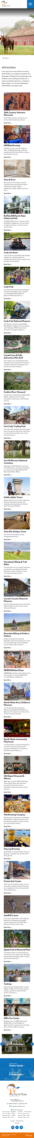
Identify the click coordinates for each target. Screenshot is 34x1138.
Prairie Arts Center (12, 881)
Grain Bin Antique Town (15, 531)
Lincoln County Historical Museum (16, 600)
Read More (7, 123)
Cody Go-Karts (11, 252)
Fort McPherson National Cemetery (15, 461)
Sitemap (17, 1123)
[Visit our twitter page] (21, 1127)
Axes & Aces (9, 179)
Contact (12, 1121)
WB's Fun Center (11, 1018)
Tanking (7, 984)
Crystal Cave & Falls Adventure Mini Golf (13, 356)
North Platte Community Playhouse (15, 740)
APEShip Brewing (12, 145)
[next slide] (32, 1044)
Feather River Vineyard (14, 392)
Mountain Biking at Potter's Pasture (16, 634)
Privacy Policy (20, 1121)
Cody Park (9, 286)
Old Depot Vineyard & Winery (14, 777)
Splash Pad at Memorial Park (17, 949)
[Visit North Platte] (5, 4)
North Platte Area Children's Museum (17, 703)
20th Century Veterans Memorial (14, 113)
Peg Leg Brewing (12, 848)
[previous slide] (2, 1044)
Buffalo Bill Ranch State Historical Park (15, 217)
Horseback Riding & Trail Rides (15, 563)
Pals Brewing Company (14, 814)
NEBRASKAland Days (14, 670)
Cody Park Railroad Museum (17, 321)
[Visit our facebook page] (12, 1127)
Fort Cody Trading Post (15, 426)
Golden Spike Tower (13, 497)
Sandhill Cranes (11, 915)
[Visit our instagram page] (17, 1127)
